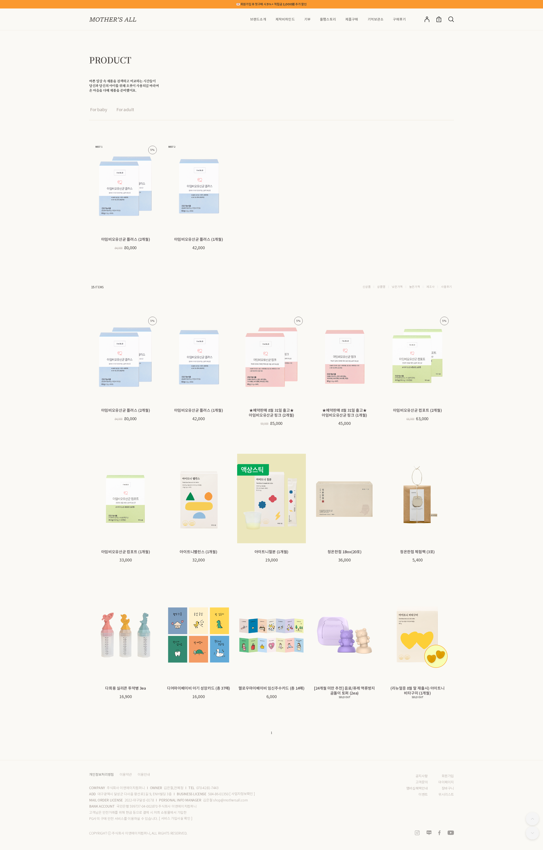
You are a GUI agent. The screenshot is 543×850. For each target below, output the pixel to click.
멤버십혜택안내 (417, 788)
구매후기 (399, 19)
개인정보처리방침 (101, 774)
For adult (125, 109)
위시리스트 (446, 795)
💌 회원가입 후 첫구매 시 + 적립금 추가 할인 (271, 4)
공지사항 (422, 776)
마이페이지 (446, 782)
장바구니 (448, 788)
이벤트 (423, 795)
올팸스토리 (328, 19)
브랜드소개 (258, 19)
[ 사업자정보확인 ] (242, 794)
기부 (307, 19)
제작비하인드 (285, 19)
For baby (98, 109)
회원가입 (448, 776)
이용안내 (144, 774)
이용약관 (126, 774)
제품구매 (351, 19)
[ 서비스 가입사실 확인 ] (175, 818)
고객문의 (422, 782)
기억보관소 (376, 19)
